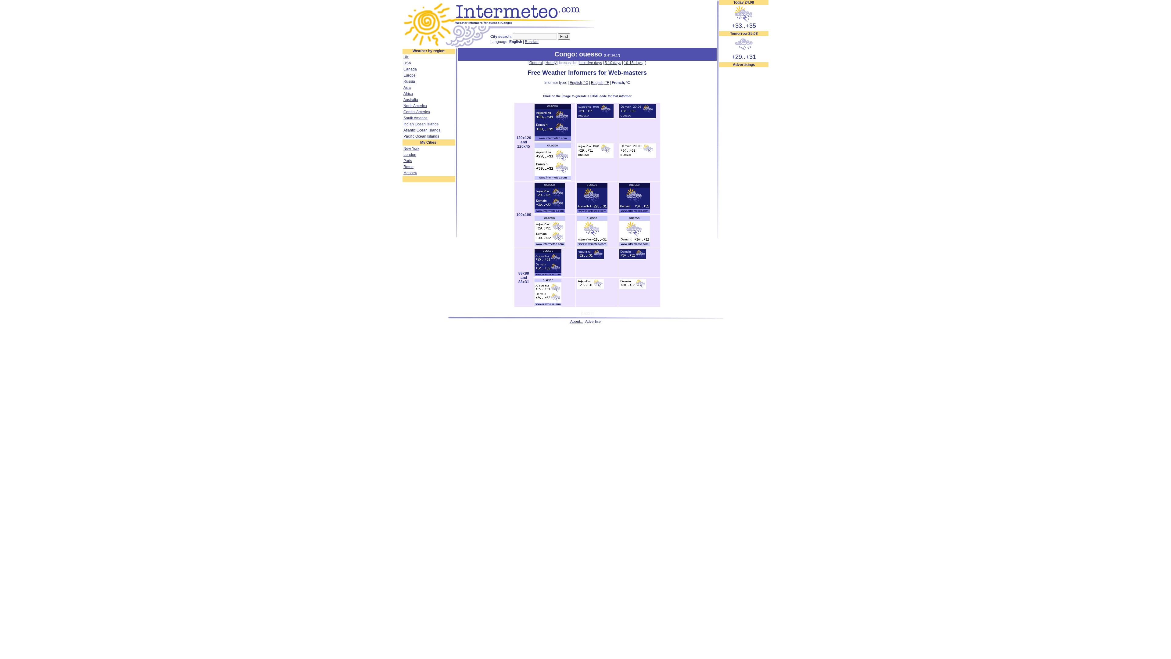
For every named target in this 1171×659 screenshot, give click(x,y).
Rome (408, 167)
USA (407, 63)
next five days (590, 63)
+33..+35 (744, 25)
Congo (564, 54)
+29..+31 (744, 56)
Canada (410, 69)
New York (411, 148)
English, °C (579, 83)
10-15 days (633, 63)
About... (576, 321)
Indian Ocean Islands (421, 124)
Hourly (551, 63)
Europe (409, 75)
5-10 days (613, 63)
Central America (416, 112)
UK (406, 57)
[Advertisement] (743, 158)
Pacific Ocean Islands (421, 136)
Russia (409, 81)
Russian (532, 42)
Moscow (410, 173)
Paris (407, 161)
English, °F (600, 83)
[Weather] (429, 47)
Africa (408, 94)
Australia (410, 100)
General (536, 63)
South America (415, 118)
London (409, 155)
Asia (407, 87)
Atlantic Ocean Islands (421, 130)
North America (415, 106)
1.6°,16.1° (612, 55)
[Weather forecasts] (526, 20)
